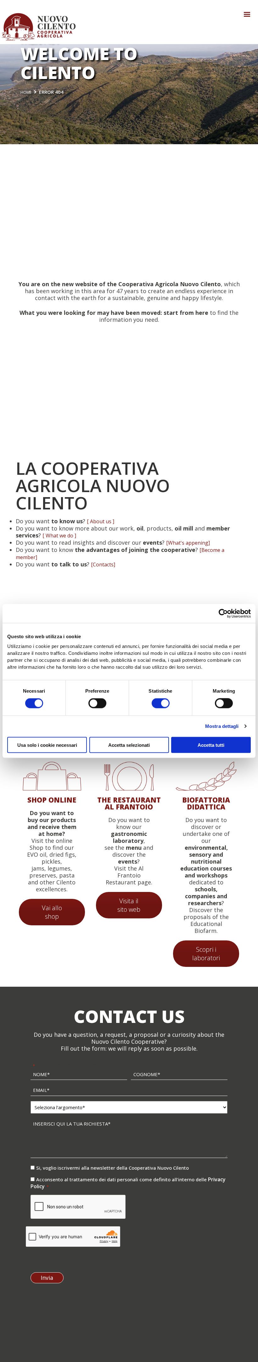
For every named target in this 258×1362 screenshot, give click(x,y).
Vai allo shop (52, 912)
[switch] (97, 703)
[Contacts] (103, 564)
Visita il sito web (128, 905)
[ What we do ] (59, 535)
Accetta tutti (211, 744)
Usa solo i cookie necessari (47, 744)
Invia (47, 1277)
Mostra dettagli (222, 726)
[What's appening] (188, 542)
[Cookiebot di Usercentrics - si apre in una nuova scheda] (223, 613)
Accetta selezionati (129, 744)
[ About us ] (100, 521)
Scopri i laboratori (206, 953)
